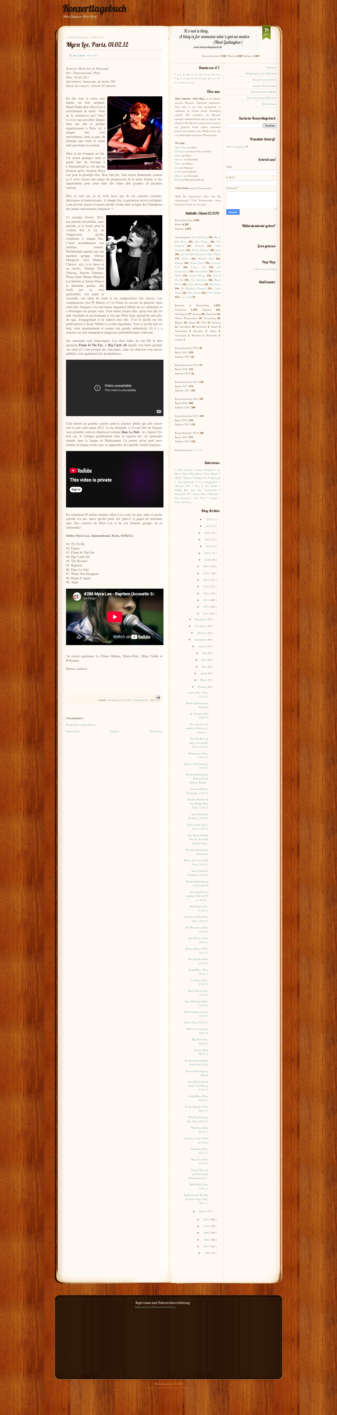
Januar (203, 1211)
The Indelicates (199, 279)
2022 (209, 546)
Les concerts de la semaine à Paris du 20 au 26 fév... (196, 896)
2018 (206, 573)
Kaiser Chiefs (197, 263)
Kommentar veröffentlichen (80, 724)
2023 (207, 539)
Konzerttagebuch (94, 8)
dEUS (178, 477)
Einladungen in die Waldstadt (260, 73)
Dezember (201, 619)
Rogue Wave (200, 494)
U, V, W (179, 82)
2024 (207, 533)
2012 (206, 613)
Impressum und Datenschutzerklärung (155, 1307)
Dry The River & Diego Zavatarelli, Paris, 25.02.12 (198, 742)
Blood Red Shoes (192, 473)
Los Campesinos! (208, 482)
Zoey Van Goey (183, 502)
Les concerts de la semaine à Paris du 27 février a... (196, 728)
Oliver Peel (181, 147)
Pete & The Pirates (206, 485)
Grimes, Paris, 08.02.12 (201, 1052)
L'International (141, 700)
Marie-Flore (201, 271)
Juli (204, 653)
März (203, 680)
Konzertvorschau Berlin (263, 91)
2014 (206, 600)
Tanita (178, 163)
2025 (209, 526)
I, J (219, 74)
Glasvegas (215, 477)
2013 (206, 606)
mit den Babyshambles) (193, 254)
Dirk (177, 179)
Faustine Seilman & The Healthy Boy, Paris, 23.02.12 (198, 803)
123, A (180, 74)
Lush (189, 296)
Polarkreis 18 (182, 494)
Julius (178, 155)
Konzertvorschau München (261, 98)
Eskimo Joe (201, 477)
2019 (206, 566)
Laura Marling (195, 284)
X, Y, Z (190, 82)
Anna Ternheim (204, 469)
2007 (206, 1246)
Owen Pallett (214, 292)
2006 (207, 1253)
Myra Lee (155, 700)
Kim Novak (194, 292)
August (202, 646)
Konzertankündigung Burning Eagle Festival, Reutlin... (197, 778)
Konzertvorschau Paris (264, 79)
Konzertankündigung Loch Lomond (197, 883)
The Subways (182, 498)
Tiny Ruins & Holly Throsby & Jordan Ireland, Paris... (197, 839)
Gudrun (179, 159)
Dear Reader (202, 241)
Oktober (202, 633)
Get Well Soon (200, 237)
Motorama (215, 284)
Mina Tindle (214, 254)
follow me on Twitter (265, 269)
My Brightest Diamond (194, 288)
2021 (207, 553)
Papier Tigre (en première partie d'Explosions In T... (198, 1174)
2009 (206, 1232)
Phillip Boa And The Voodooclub (196, 490)
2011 (206, 1219)
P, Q (203, 78)
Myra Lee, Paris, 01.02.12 (97, 44)
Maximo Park (206, 258)
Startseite (114, 731)
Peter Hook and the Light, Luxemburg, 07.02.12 (198, 1085)
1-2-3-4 (197, 450)
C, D (194, 74)
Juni (204, 659)
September (201, 639)
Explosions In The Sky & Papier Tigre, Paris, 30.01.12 (196, 1199)
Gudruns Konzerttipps (264, 85)
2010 (206, 1226)
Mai (204, 666)
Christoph (180, 151)
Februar (202, 686)
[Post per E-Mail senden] (157, 697)
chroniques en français (119, 700)
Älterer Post (156, 731)
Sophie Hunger (197, 275)
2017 (206, 580)
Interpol (179, 263)
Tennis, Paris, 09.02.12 (196, 1022)
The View (200, 498)
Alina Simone (184, 469)
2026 (209, 519)
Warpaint (199, 245)
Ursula (178, 171)
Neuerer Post (73, 731)
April (203, 673)
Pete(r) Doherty (200, 250)
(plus (218, 250)
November (201, 626)
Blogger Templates (157, 1387)
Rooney (214, 494)
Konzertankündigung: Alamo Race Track (196, 1062)
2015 (206, 593)
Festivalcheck (269, 104)
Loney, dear (198, 267)
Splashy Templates (180, 1387)
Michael (179, 175)
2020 (207, 559)
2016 (206, 586)
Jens (177, 167)
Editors (185, 258)
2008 (206, 1239)
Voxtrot (214, 498)
